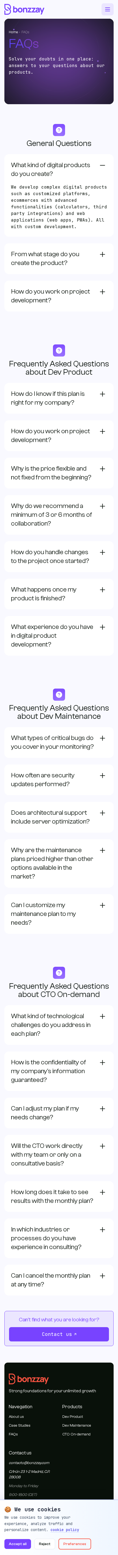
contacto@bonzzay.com (29, 1463)
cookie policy (64, 1529)
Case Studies (19, 1425)
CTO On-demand (76, 1434)
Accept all (18, 1544)
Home (13, 32)
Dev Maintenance (76, 1425)
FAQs (13, 1434)
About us (16, 1417)
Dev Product (72, 1417)
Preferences (74, 1544)
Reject (44, 1544)
